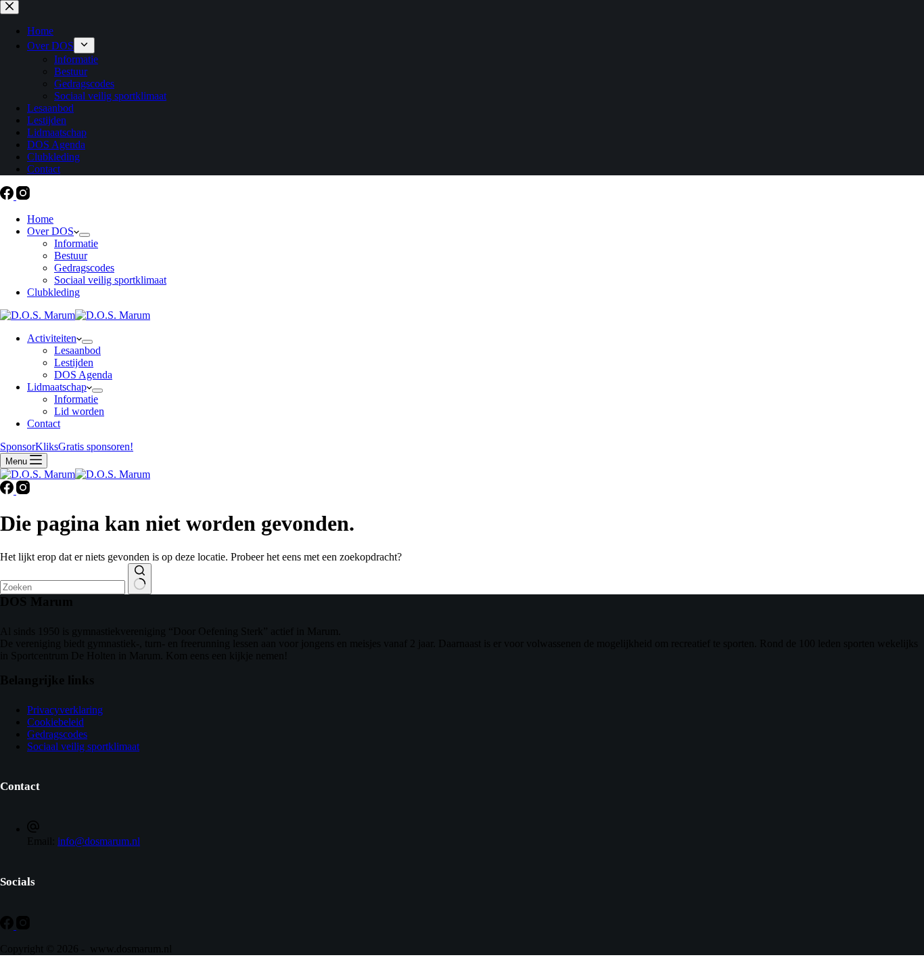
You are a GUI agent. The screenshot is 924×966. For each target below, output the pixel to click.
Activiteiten (51, 338)
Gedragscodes (84, 267)
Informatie (76, 243)
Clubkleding (53, 292)
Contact (43, 423)
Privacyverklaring (65, 710)
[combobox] (62, 587)
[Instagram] (23, 196)
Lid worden (79, 411)
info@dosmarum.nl (98, 841)
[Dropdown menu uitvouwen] (84, 235)
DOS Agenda (83, 374)
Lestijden (73, 362)
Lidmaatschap (57, 387)
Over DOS (50, 231)
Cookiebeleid (55, 722)
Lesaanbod (77, 350)
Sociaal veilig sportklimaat (110, 280)
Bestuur (70, 255)
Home (40, 219)
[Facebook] (8, 196)
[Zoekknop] (140, 578)
